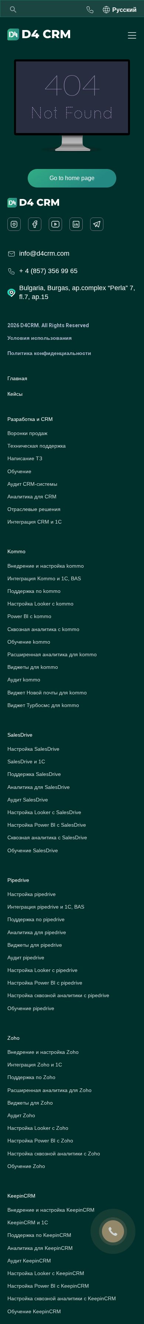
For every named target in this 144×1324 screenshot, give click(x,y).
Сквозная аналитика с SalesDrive (47, 837)
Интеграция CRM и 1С (34, 522)
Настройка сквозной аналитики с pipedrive (58, 995)
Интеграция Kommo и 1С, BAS (44, 578)
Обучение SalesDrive (32, 850)
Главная (17, 378)
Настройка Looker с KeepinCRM (45, 1273)
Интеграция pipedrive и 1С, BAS (45, 907)
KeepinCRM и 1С (27, 1222)
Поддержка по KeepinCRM (39, 1235)
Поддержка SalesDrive (34, 774)
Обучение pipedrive (30, 1008)
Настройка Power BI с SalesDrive (46, 825)
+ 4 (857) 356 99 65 (48, 271)
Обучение (19, 471)
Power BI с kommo (29, 616)
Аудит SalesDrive (27, 800)
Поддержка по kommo (34, 591)
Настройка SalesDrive (33, 749)
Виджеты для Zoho (30, 1103)
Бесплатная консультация (90, 9)
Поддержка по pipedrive (36, 919)
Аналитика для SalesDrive (38, 787)
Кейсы (15, 394)
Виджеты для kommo (32, 667)
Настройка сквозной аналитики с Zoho (53, 1154)
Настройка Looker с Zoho (37, 1128)
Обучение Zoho (26, 1166)
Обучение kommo (28, 642)
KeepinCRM (21, 1196)
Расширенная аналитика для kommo (52, 654)
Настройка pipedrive (31, 894)
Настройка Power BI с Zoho (40, 1141)
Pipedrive (18, 880)
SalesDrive (19, 735)
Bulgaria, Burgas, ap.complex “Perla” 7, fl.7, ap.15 (77, 292)
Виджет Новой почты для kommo (47, 693)
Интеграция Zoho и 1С (34, 1065)
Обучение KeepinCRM (34, 1311)
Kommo (16, 551)
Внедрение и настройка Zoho (43, 1052)
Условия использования (39, 338)
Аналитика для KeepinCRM (40, 1248)
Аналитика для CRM (31, 497)
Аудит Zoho (21, 1115)
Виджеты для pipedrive (34, 945)
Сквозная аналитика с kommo (43, 629)
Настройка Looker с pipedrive (42, 970)
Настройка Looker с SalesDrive (44, 812)
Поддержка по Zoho (31, 1077)
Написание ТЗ (24, 458)
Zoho (13, 1038)
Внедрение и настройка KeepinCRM (51, 1210)
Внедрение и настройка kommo (45, 566)
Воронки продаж (27, 433)
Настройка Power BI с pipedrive (44, 983)
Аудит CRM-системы (32, 484)
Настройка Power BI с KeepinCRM (48, 1286)
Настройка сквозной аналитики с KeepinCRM (61, 1298)
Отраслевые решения (34, 509)
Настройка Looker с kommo (40, 604)
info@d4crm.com (44, 253)
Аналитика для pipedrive (36, 932)
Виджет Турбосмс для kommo (43, 705)
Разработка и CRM (30, 419)
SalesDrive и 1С (26, 761)
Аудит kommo (23, 680)
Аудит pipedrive (25, 957)
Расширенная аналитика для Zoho (49, 1090)
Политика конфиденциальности (49, 353)
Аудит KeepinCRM (29, 1261)
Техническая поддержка (36, 446)
